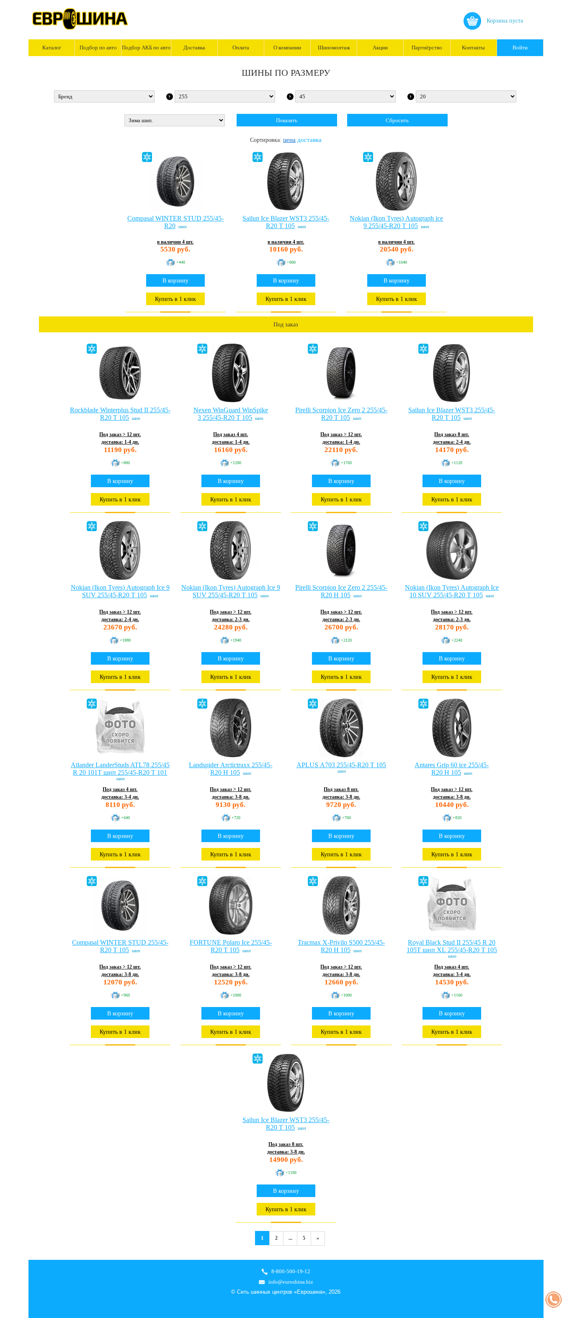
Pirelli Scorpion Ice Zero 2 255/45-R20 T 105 (341, 413)
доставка (309, 139)
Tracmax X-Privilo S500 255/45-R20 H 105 (341, 946)
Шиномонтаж (334, 48)
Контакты (473, 48)
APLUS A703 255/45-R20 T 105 (341, 764)
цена (289, 139)
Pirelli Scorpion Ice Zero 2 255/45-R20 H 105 (341, 591)
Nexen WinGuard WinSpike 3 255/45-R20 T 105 (230, 413)
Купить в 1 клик (175, 298)
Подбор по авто (98, 48)
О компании (287, 48)
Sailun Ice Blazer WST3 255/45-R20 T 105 (285, 222)
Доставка (194, 48)
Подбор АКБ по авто (146, 48)
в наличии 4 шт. (175, 242)
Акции (380, 48)
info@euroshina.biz (290, 1282)
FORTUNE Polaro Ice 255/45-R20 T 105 (231, 946)
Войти (520, 48)
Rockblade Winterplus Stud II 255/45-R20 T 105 (120, 413)
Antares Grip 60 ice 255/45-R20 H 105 (452, 768)
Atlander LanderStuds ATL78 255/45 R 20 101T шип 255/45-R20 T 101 (120, 768)
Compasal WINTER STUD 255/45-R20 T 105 (120, 946)
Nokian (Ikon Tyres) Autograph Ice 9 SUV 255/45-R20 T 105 (120, 591)
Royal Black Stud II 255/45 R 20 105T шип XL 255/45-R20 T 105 (452, 946)
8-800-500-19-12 (290, 1271)
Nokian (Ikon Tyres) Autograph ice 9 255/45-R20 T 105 (396, 222)
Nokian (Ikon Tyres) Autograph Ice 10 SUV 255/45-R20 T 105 (452, 591)
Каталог (51, 48)
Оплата (240, 48)
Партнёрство (427, 48)
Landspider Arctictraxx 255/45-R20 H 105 (230, 768)
